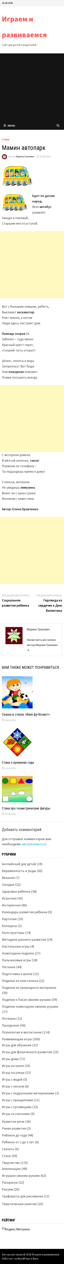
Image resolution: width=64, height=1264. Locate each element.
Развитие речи (13, 1121)
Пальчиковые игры (16, 960)
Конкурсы (9, 926)
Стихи (5, 139)
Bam (35, 1258)
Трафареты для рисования (22, 1196)
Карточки (9, 919)
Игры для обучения (16, 1045)
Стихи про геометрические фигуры (26, 808)
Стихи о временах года (18, 762)
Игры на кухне (13, 1065)
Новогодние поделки (18, 953)
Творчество (11, 1162)
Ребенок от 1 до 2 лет (18, 1142)
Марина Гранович (25, 156)
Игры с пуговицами (17, 1107)
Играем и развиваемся (45, 1254)
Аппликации (11, 1168)
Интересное (11, 905)
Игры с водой (12, 1079)
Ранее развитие (14, 1128)
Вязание (8, 877)
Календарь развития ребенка (24, 912)
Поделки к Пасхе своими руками (26, 999)
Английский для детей (19, 864)
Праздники (10, 1025)
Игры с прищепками (17, 1100)
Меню (11, 125)
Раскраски (10, 1182)
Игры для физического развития (27, 1052)
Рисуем (7, 1189)
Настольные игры (16, 946)
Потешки (9, 1018)
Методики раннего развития (24, 939)
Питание (8, 967)
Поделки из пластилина (20, 980)
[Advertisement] (32, 87)
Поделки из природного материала (29, 987)
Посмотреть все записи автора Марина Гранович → (42, 645)
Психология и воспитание (22, 1032)
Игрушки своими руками (21, 1175)
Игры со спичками (16, 1114)
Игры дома (10, 1059)
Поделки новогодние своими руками (30, 1006)
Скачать (8, 1149)
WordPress (24, 1258)
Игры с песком (13, 1086)
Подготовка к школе (17, 974)
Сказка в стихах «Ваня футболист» (26, 714)
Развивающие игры (17, 1039)
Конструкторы (13, 932)
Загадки (8, 884)
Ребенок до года (14, 1135)
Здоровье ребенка (16, 891)
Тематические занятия (19, 1204)
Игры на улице (13, 1072)
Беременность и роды (19, 871)
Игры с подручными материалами (28, 1093)
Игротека (9, 898)
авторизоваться (34, 844)
